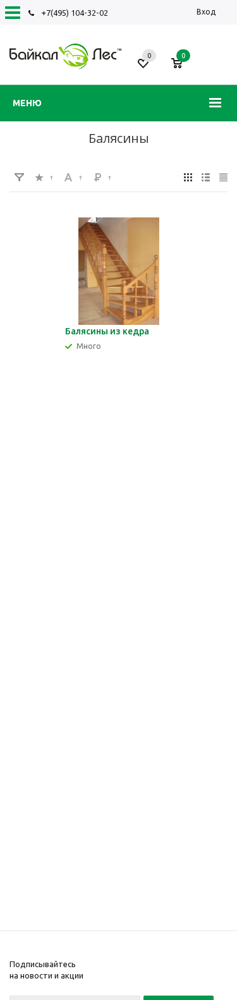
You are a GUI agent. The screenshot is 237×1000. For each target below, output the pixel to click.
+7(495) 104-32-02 (74, 12)
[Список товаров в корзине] (183, 68)
